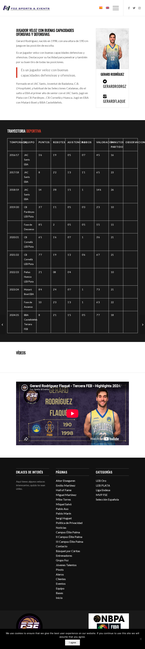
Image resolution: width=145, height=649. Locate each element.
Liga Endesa (103, 490)
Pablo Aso (62, 508)
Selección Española (107, 499)
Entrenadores (64, 555)
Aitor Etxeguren (65, 480)
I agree (72, 642)
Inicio (59, 597)
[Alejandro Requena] (142, 324)
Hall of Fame (63, 490)
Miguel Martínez (66, 494)
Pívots (60, 569)
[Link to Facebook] (129, 8)
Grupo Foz (62, 560)
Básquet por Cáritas (68, 551)
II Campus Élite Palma (69, 536)
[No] (140, 639)
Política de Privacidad (69, 522)
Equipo (60, 588)
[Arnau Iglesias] (2, 324)
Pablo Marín (63, 513)
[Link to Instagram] (139, 8)
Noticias (61, 527)
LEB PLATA (103, 485)
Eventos (61, 583)
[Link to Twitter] (134, 8)
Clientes (61, 579)
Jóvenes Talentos (66, 565)
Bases (59, 593)
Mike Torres (63, 499)
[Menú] (114, 8)
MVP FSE (102, 494)
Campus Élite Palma (68, 532)
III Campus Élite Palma (69, 541)
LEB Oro (101, 480)
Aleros (60, 574)
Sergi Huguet (64, 518)
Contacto (61, 546)
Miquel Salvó (64, 504)
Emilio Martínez (65, 485)
